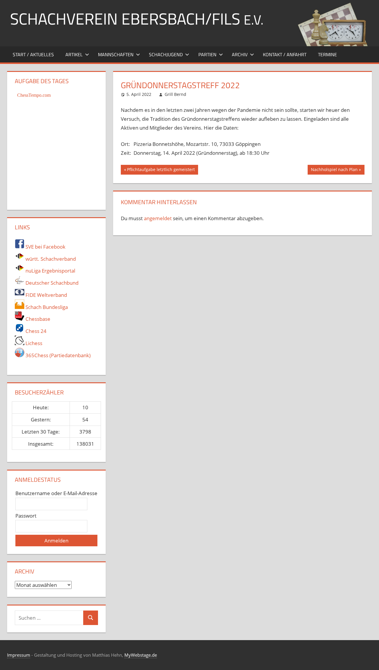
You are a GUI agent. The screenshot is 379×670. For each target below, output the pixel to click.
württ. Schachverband (50, 258)
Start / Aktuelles (33, 54)
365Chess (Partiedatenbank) (57, 355)
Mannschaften (116, 54)
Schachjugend (166, 54)
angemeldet (158, 218)
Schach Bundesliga (46, 307)
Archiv (240, 54)
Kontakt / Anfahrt (284, 54)
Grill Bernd (175, 94)
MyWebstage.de (140, 655)
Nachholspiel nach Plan (334, 170)
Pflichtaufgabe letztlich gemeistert (161, 170)
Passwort (25, 515)
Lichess (33, 343)
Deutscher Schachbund (51, 282)
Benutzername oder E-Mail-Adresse (56, 493)
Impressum (18, 655)
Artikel (74, 54)
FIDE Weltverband (45, 294)
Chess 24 (35, 331)
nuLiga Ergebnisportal (49, 270)
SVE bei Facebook (44, 246)
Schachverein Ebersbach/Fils (137, 18)
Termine (327, 54)
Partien (207, 54)
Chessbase (37, 318)
